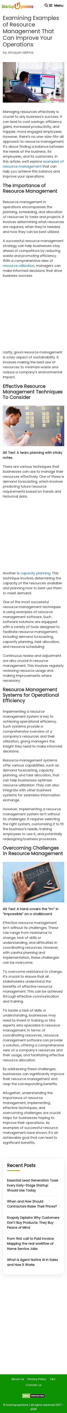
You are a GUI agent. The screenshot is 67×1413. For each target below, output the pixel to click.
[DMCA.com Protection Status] (33, 1397)
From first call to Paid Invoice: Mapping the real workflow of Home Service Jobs (30, 1243)
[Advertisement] (33, 315)
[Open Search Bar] (46, 5)
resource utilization (18, 265)
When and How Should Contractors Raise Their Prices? (32, 1204)
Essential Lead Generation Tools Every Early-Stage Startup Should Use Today (32, 1185)
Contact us (34, 1385)
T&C (53, 1379)
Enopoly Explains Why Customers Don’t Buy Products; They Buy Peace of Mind (33, 1222)
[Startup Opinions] (17, 5)
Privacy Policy (37, 1379)
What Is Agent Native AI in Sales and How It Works (32, 1262)
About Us (17, 1379)
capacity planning (35, 573)
